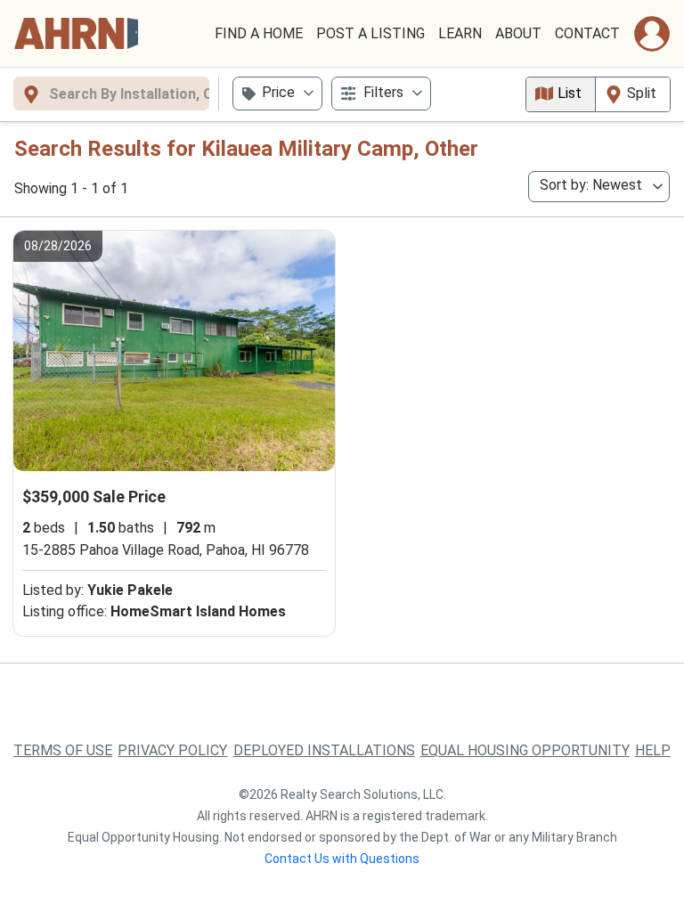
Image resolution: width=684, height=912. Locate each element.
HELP (653, 750)
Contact (587, 33)
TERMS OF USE (62, 750)
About (518, 33)
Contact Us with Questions (342, 858)
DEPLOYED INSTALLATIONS (324, 750)
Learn (460, 33)
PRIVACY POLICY (172, 750)
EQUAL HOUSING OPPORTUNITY (525, 750)
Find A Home (259, 33)
